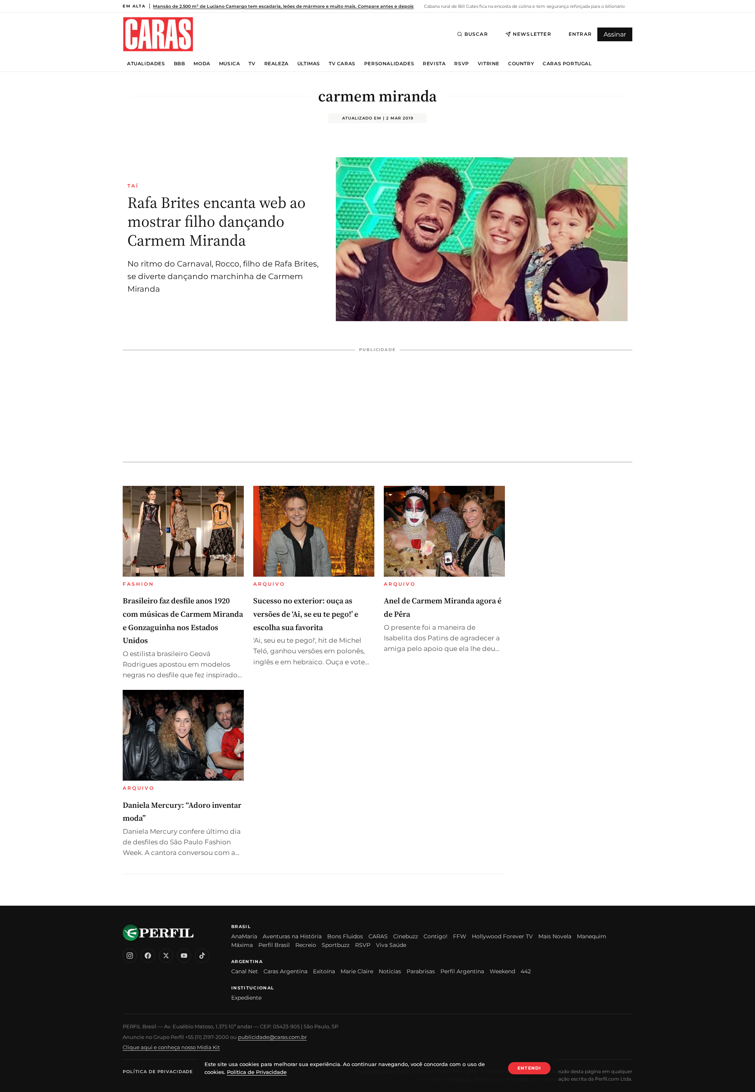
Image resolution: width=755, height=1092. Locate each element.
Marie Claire (357, 971)
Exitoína (324, 971)
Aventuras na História (292, 936)
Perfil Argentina (462, 971)
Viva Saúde (391, 945)
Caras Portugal (567, 63)
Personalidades (389, 63)
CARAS (378, 936)
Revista (434, 63)
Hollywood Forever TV (502, 936)
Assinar (615, 34)
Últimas (308, 63)
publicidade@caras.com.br (272, 1037)
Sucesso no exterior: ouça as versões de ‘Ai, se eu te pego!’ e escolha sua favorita (305, 613)
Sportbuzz (336, 945)
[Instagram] (130, 956)
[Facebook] (148, 956)
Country (521, 63)
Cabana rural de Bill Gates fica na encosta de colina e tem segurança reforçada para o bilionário (524, 6)
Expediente (246, 997)
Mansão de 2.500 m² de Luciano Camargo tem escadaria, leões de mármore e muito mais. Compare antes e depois (283, 6)
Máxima (242, 945)
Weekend (502, 971)
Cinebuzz (405, 936)
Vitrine (488, 63)
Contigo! (435, 936)
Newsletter (532, 34)
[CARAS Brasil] (158, 34)
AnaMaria (244, 936)
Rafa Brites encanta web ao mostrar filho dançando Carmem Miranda (216, 221)
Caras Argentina (285, 971)
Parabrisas (421, 971)
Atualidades (146, 63)
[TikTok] (202, 956)
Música (229, 63)
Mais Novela (554, 936)
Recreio (305, 945)
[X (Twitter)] (166, 956)
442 (526, 971)
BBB (179, 63)
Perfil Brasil (274, 945)
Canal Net (244, 971)
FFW (459, 936)
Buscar (476, 34)
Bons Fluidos (345, 936)
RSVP (461, 63)
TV (252, 63)
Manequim (591, 936)
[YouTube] (184, 956)
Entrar (580, 34)
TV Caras (342, 63)
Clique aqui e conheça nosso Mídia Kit (171, 1047)
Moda (201, 63)
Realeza (276, 63)
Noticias (390, 971)
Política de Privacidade (158, 1071)
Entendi (529, 1068)
